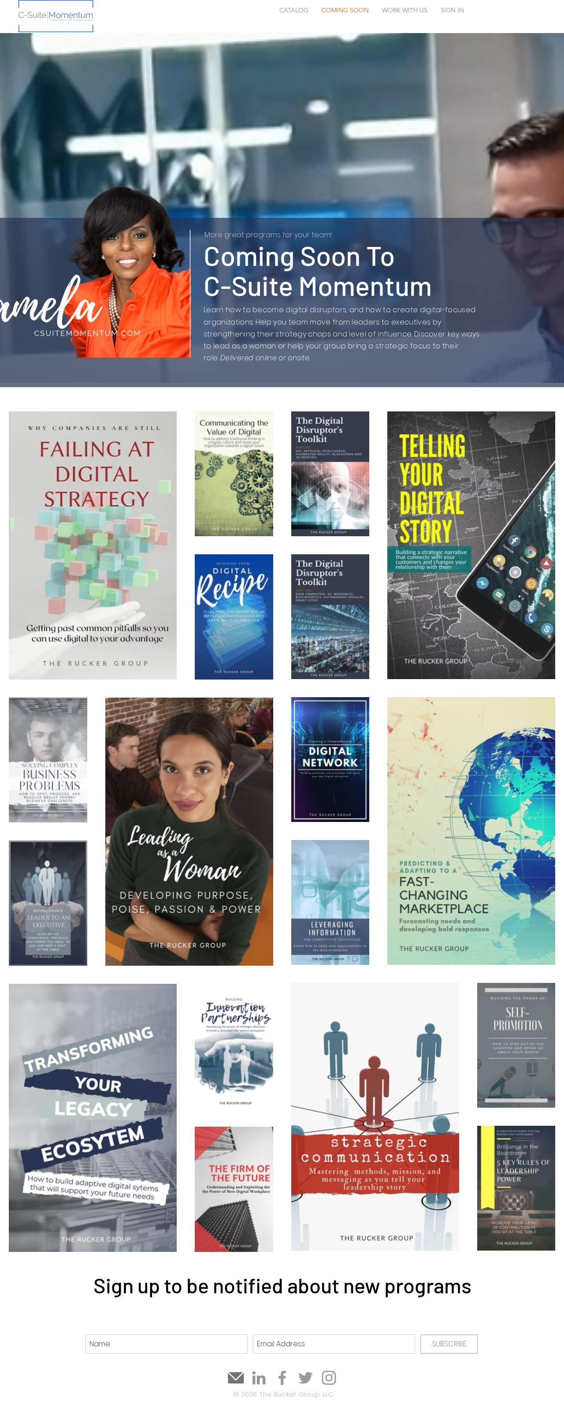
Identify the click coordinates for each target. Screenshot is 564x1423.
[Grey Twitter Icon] (305, 1377)
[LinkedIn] (258, 1377)
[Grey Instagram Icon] (328, 1377)
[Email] (235, 1377)
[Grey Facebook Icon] (282, 1377)
